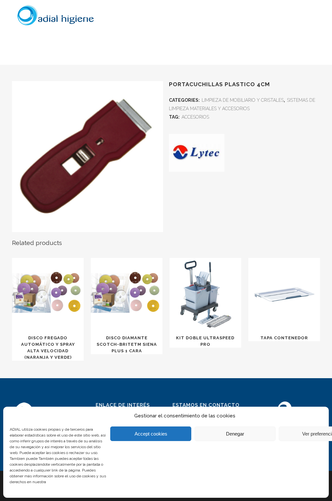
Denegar (235, 434)
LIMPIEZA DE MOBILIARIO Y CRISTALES (243, 100)
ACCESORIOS (195, 117)
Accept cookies (151, 434)
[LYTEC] (196, 154)
